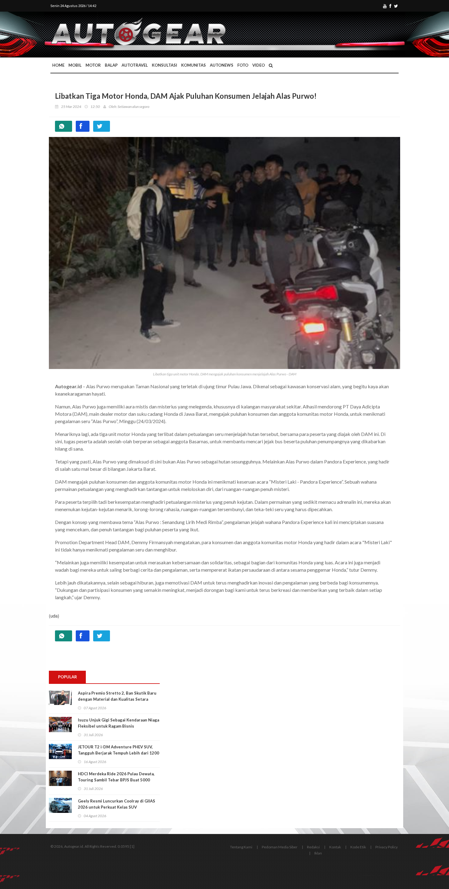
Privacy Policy (386, 847)
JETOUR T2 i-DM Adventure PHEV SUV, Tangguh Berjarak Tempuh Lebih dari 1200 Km (118, 753)
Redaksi (313, 847)
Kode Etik (358, 847)
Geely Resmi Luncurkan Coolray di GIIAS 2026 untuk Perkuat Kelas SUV (116, 804)
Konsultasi (164, 65)
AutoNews (221, 65)
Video (258, 65)
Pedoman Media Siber (280, 847)
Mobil (75, 65)
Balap (111, 65)
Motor (93, 65)
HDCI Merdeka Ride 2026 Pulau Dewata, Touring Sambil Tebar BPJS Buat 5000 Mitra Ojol (116, 779)
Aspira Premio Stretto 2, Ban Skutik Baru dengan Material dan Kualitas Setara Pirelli (117, 699)
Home (58, 65)
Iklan (318, 853)
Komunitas (193, 65)
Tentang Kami (241, 847)
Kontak (335, 847)
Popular (67, 676)
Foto (242, 65)
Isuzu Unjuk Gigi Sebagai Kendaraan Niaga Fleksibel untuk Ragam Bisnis (118, 723)
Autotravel (135, 65)
